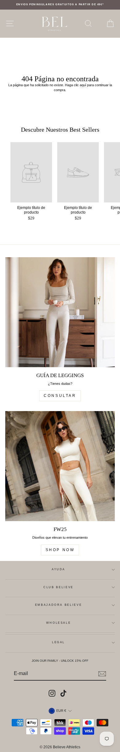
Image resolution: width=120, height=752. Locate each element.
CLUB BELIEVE (58, 587)
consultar (60, 395)
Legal (58, 642)
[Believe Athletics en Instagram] (52, 693)
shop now (60, 550)
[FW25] (60, 466)
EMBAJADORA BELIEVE (58, 604)
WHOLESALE (58, 622)
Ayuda (58, 569)
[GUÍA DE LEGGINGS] (60, 312)
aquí (83, 85)
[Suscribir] (102, 674)
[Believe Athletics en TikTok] (63, 693)
